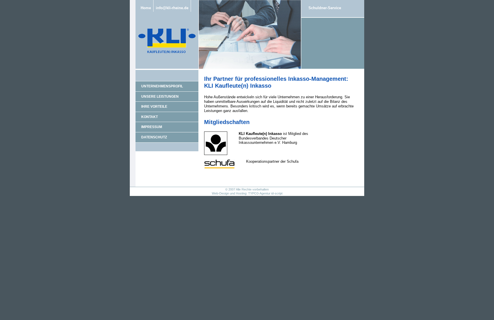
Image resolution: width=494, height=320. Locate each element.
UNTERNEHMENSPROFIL (162, 86)
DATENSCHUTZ (154, 137)
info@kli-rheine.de (172, 8)
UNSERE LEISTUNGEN (160, 97)
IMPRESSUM (151, 127)
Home (146, 8)
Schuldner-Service (324, 8)
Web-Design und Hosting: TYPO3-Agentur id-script (247, 193)
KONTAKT (149, 117)
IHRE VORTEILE (154, 107)
